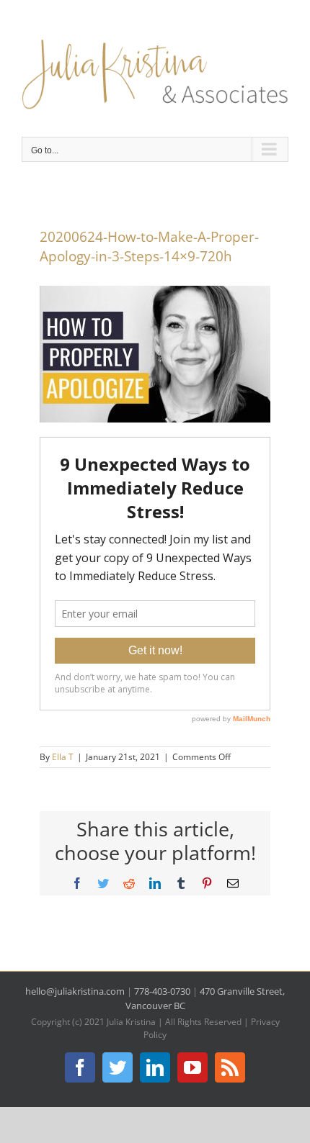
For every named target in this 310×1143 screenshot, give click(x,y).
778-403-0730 (162, 991)
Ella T (63, 757)
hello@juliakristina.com (75, 991)
